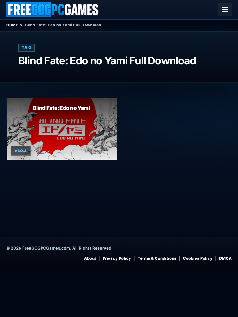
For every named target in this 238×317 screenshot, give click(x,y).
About (90, 258)
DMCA (225, 258)
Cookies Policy (198, 258)
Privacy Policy (117, 258)
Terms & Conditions (157, 258)
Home (12, 25)
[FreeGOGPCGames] (52, 9)
